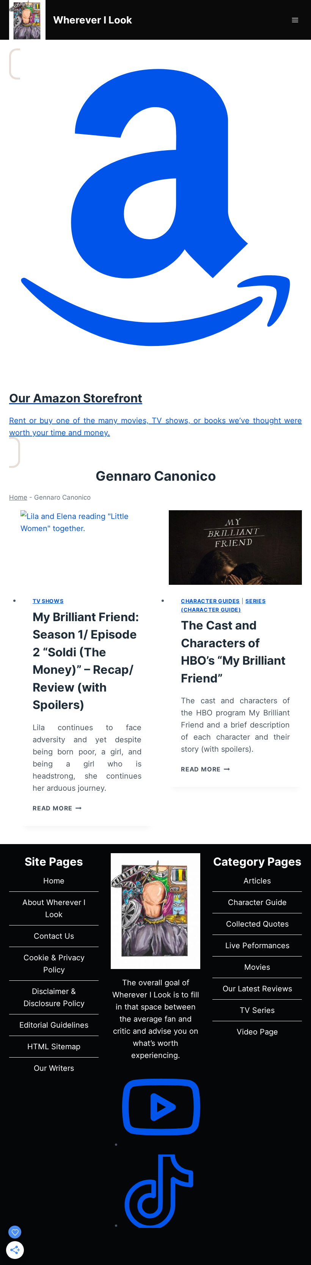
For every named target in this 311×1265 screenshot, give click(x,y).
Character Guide (257, 902)
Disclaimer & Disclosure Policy (54, 997)
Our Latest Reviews (257, 988)
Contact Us (54, 936)
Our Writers (54, 1068)
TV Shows (48, 601)
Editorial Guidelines (53, 1025)
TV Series (257, 1010)
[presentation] (87, 547)
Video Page (257, 1031)
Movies (257, 967)
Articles (257, 880)
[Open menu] (295, 20)
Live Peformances (257, 945)
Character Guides (210, 601)
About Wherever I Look (53, 908)
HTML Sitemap (53, 1046)
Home (18, 497)
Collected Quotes (257, 923)
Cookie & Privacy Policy (54, 963)
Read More (57, 808)
